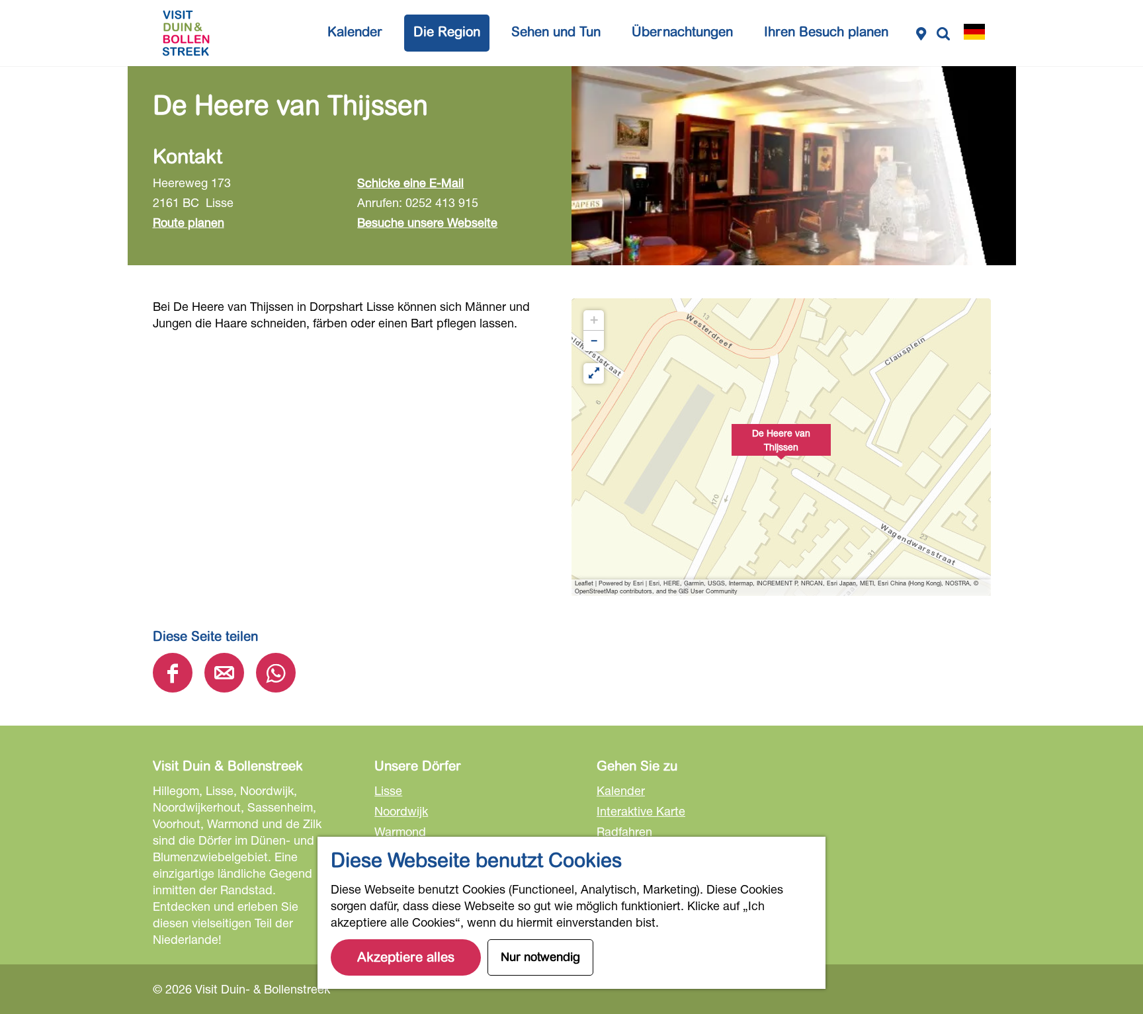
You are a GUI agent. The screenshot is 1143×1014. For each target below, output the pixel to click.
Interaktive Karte (641, 811)
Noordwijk (401, 811)
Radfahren (624, 831)
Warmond (400, 831)
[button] (781, 447)
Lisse (388, 790)
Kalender (621, 790)
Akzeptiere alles (405, 957)
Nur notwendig (540, 957)
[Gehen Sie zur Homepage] (186, 33)
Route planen (188, 222)
